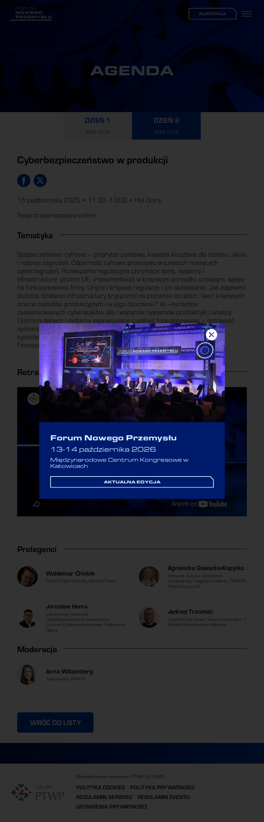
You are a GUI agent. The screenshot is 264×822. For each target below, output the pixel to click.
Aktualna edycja (132, 481)
